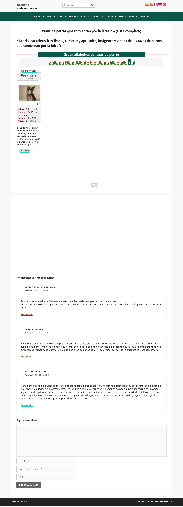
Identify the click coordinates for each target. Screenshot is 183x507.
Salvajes (96, 16)
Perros (37, 16)
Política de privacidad (163, 501)
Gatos (49, 16)
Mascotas (22, 4)
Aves (61, 16)
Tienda (110, 16)
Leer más (24, 150)
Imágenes (144, 16)
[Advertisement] (91, 238)
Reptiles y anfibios (78, 16)
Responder (27, 314)
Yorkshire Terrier (29, 71)
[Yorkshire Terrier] (29, 93)
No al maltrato (126, 16)
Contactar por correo (145, 501)
